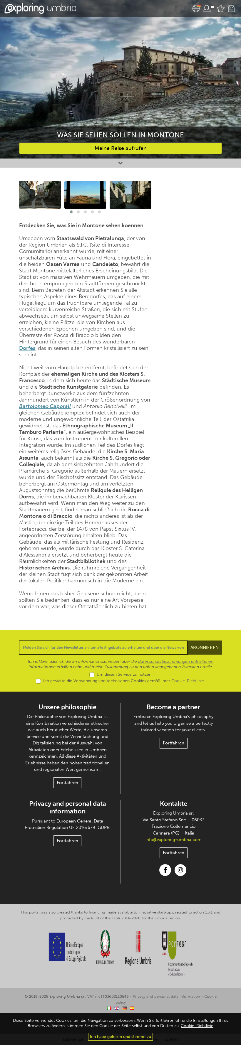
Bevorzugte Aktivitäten (221, 8)
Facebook (165, 870)
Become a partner (173, 707)
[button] (71, 212)
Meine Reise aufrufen (121, 148)
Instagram (180, 870)
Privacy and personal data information (67, 807)
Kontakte (173, 804)
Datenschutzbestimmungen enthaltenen (175, 661)
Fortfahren (67, 782)
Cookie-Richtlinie (187, 680)
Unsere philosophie (67, 707)
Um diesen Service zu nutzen (124, 674)
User (208, 8)
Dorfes (27, 348)
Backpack (231, 8)
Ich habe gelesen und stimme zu (120, 1036)
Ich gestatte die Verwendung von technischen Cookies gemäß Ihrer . (124, 680)
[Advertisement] (191, 219)
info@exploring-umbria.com (173, 839)
